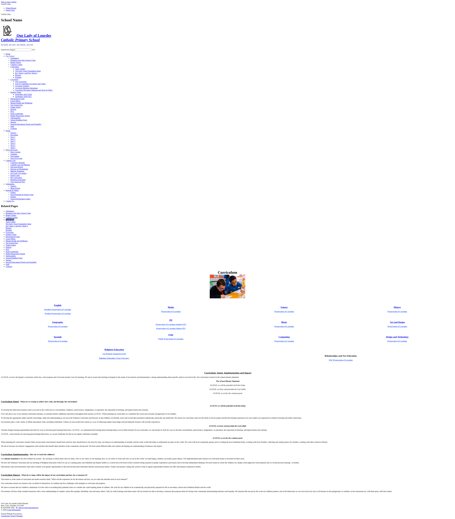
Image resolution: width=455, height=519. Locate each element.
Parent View (10, 10)
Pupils (8, 131)
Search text (5, 50)
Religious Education (18, 180)
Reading (18, 77)
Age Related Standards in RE (114, 354)
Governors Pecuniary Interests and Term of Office (33, 90)
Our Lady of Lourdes (18, 173)
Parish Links (15, 175)
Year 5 (12, 146)
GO (33, 50)
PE (170, 320)
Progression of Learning (171, 312)
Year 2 (12, 139)
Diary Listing (15, 152)
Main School (15, 188)
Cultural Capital (16, 65)
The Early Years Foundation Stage (28, 71)
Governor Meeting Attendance (26, 88)
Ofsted (12, 193)
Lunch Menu (15, 101)
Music (284, 322)
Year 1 (12, 137)
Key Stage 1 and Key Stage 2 (26, 73)
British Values (15, 62)
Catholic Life (11, 161)
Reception (14, 135)
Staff (12, 126)
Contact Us (10, 201)
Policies (13, 109)
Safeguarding (15, 118)
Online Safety (15, 107)
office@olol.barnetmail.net (28, 508)
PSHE (170, 335)
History (397, 307)
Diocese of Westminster (19, 169)
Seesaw (13, 122)
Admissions (10, 184)
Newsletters (14, 156)
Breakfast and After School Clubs (23, 60)
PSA (12, 112)
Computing (284, 337)
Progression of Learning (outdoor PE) (171, 324)
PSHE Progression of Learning (170, 339)
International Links (17, 99)
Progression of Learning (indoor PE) (171, 328)
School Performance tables (20, 199)
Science (284, 307)
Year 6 (12, 148)
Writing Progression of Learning (58, 314)
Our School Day (16, 105)
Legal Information (14, 510)
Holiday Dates (15, 92)
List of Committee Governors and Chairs (30, 84)
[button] (11, 14)
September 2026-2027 (23, 97)
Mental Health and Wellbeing (21, 103)
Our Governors (21, 82)
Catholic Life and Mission (20, 165)
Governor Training (22, 86)
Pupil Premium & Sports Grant (21, 195)
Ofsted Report (11, 8)
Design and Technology (397, 337)
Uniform (13, 129)
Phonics (18, 75)
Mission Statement (17, 171)
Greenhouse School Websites (12, 516)
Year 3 (12, 141)
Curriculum (14, 67)
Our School (10, 56)
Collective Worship (17, 163)
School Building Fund (18, 120)
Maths (171, 307)
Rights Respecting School (20, 116)
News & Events (12, 150)
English (57, 305)
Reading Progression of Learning (57, 310)
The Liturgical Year (17, 182)
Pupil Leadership (16, 114)
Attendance (14, 58)
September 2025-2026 (23, 94)
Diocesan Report (16, 167)
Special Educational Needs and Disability (25, 124)
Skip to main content (8, 2)
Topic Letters (20, 69)
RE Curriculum (16, 178)
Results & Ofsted (12, 190)
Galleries (13, 154)
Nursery (13, 133)
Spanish (58, 337)
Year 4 (12, 143)
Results (13, 197)
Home (8, 54)
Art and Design (397, 322)
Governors (14, 80)
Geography (57, 322)
